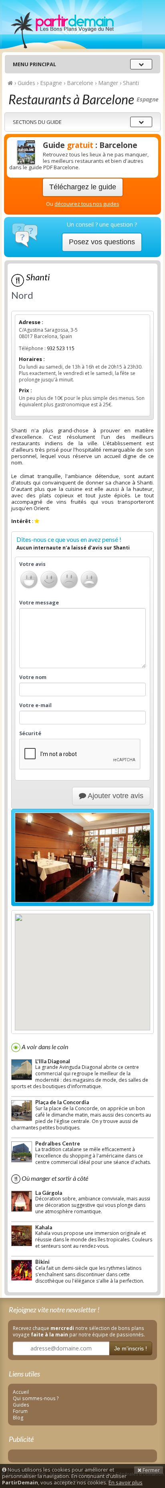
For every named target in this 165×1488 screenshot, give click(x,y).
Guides (21, 1404)
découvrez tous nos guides (86, 204)
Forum (20, 1411)
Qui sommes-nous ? (36, 1398)
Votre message (39, 603)
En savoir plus (126, 1482)
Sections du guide (37, 122)
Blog (18, 1417)
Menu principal (34, 64)
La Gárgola (48, 1193)
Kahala (43, 1227)
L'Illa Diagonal (52, 1061)
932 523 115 (60, 348)
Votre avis (32, 564)
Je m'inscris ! (130, 1348)
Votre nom (32, 677)
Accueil (21, 1392)
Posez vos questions (102, 242)
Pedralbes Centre (57, 1143)
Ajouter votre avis (114, 796)
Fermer (150, 1470)
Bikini (42, 1262)
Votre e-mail (35, 705)
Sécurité (30, 733)
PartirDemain (72, 24)
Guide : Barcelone (90, 145)
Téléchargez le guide (82, 187)
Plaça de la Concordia (62, 1102)
